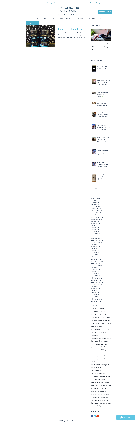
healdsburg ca (103, 350)
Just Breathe (94, 311)
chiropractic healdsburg (98, 332)
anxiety (93, 323)
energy (93, 344)
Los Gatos (94, 314)
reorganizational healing (98, 391)
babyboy (108, 323)
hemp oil (98, 368)
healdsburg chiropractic (98, 356)
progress (93, 388)
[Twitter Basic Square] (95, 416)
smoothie (107, 394)
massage (97, 379)
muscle (103, 379)
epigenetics (99, 344)
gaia (105, 344)
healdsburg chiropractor (98, 359)
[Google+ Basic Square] (97, 416)
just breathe (94, 376)
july (104, 373)
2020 (96, 308)
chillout (107, 329)
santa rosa (94, 394)
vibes (92, 406)
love (92, 379)
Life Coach (103, 311)
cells (102, 329)
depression (94, 341)
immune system (96, 370)
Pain (108, 317)
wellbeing (98, 406)
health (93, 368)
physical (102, 385)
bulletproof (98, 326)
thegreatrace (103, 403)
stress (97, 400)
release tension (102, 388)
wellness (105, 406)
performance (95, 385)
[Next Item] (108, 35)
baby (103, 323)
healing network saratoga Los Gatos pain (101, 365)
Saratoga (101, 320)
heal (105, 347)
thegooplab (94, 403)
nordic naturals (104, 382)
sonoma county (95, 397)
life (109, 376)
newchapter (94, 382)
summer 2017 (104, 400)
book (92, 326)
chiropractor (95, 335)
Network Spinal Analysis (98, 317)
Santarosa (94, 320)
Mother (100, 314)
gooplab (100, 347)
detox (100, 341)
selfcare (100, 394)
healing (93, 362)
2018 (92, 308)
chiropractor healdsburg (98, 338)
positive (108, 385)
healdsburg (94, 350)
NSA (105, 314)
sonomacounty (106, 397)
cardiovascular (95, 329)
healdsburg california (97, 353)
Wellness (107, 320)
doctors (105, 341)
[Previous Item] (94, 35)
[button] (91, 18)
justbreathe (103, 376)
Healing (101, 308)
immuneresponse (96, 373)
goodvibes (94, 347)
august (98, 323)
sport (92, 400)
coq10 (109, 338)
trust (109, 403)
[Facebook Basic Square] (92, 416)
